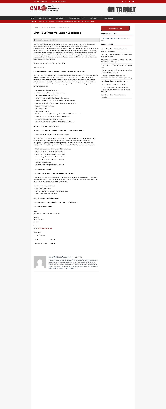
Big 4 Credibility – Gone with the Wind (113, 84)
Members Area (109, 18)
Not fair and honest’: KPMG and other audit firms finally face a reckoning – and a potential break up (116, 90)
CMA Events (60, 18)
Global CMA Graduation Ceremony (112, 38)
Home (32, 18)
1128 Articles (78, 257)
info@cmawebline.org (45, 228)
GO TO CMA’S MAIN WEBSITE (40, 1)
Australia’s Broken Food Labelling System (114, 81)
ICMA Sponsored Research (58, 1)
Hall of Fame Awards (77, 18)
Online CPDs (94, 18)
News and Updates (44, 18)
